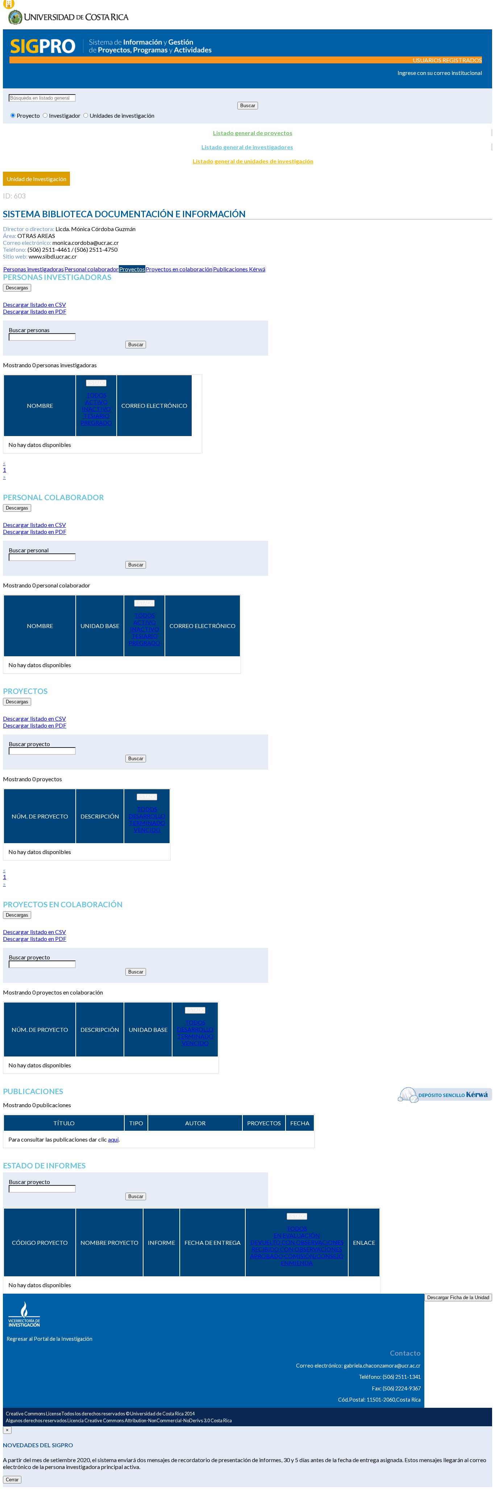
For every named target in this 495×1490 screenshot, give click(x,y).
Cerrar (12, 1479)
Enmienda (297, 1262)
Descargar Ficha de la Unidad (458, 1297)
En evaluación (297, 1235)
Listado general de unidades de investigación (253, 161)
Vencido (147, 829)
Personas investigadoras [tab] (33, 268)
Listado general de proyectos (252, 132)
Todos (96, 395)
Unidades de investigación (122, 115)
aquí (113, 1139)
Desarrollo (147, 815)
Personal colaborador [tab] (91, 268)
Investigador (65, 115)
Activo (96, 401)
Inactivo (96, 408)
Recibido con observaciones (296, 1249)
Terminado (147, 822)
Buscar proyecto (29, 743)
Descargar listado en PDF (34, 311)
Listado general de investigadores (247, 146)
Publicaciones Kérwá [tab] (239, 268)
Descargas (17, 287)
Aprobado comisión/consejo (297, 1255)
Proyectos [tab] (132, 268)
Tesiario (96, 415)
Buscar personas (29, 329)
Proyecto (29, 115)
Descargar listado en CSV (34, 304)
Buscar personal (29, 550)
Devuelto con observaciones (297, 1242)
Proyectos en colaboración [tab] (179, 268)
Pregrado (96, 422)
